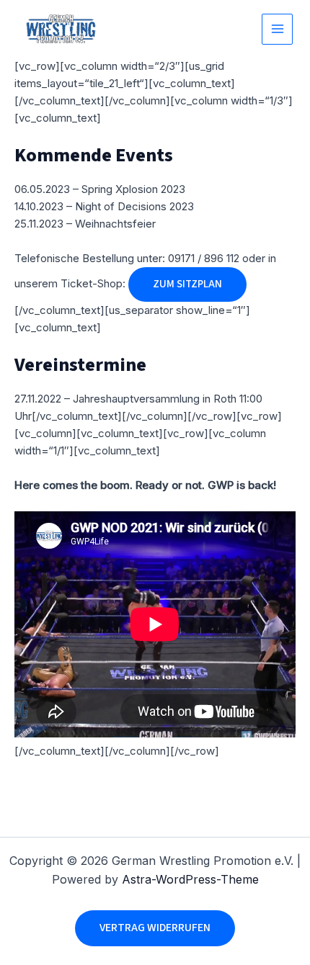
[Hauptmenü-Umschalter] (277, 29)
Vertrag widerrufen (155, 927)
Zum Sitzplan (187, 284)
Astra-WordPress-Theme (190, 879)
